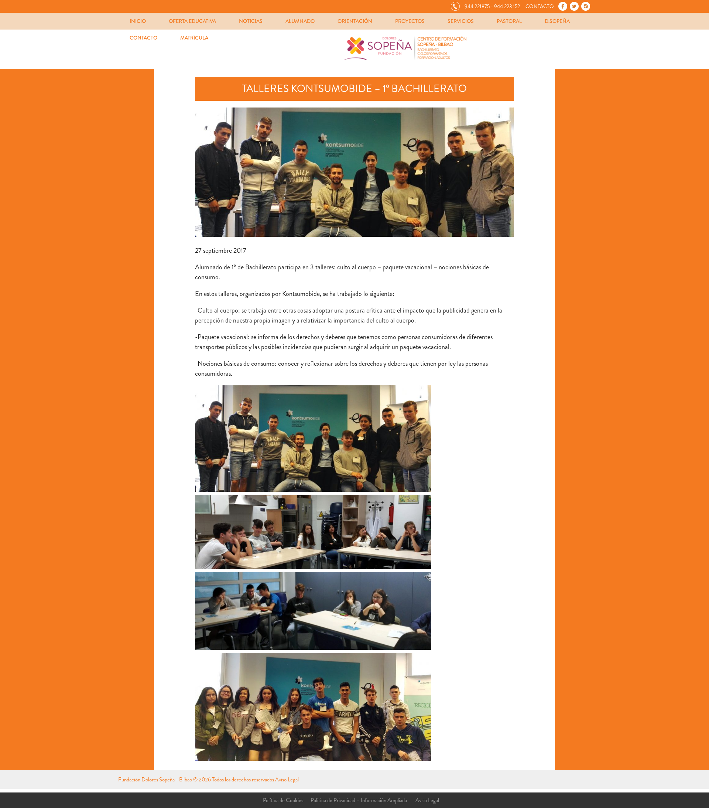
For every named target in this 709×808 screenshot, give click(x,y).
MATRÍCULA (194, 37)
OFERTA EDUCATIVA (192, 21)
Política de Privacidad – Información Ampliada (359, 800)
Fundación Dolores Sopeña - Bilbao (155, 779)
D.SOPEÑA (557, 21)
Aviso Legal (287, 779)
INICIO (138, 21)
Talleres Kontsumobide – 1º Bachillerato (354, 88)
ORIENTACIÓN (355, 21)
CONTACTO (143, 37)
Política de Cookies (283, 800)
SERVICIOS (461, 21)
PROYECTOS (410, 21)
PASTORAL (509, 21)
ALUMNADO (300, 21)
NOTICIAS (251, 21)
